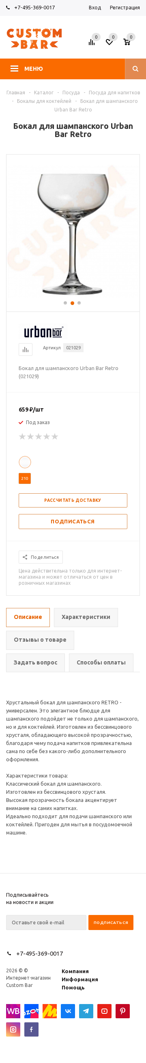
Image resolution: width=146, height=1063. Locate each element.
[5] (55, 437)
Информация (80, 979)
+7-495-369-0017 (34, 7)
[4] (47, 437)
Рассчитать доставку (72, 500)
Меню (33, 68)
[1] (23, 437)
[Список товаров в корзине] (132, 44)
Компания (75, 971)
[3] (39, 437)
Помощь (73, 987)
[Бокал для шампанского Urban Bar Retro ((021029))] (73, 296)
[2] (31, 437)
